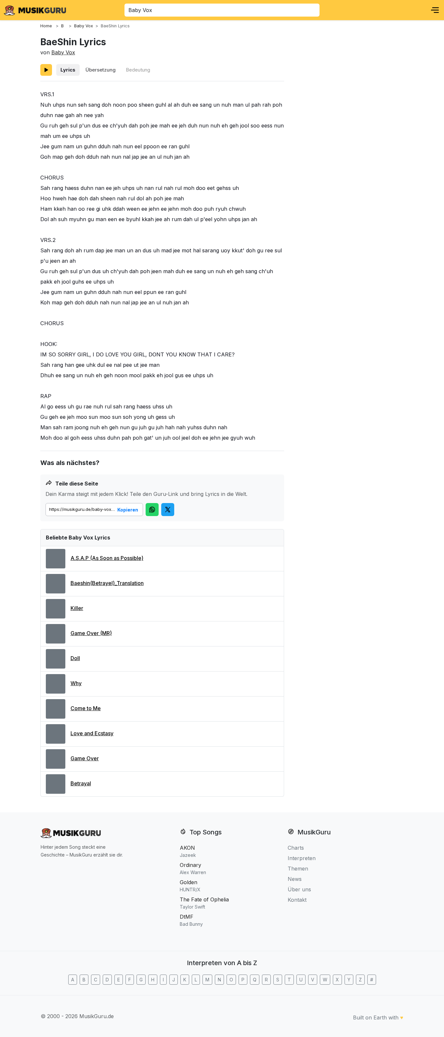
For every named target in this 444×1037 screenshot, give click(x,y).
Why (76, 683)
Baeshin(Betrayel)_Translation (107, 583)
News (295, 879)
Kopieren (127, 509)
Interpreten (302, 858)
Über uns (299, 889)
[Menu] (435, 10)
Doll (75, 658)
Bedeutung (138, 70)
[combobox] (222, 10)
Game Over (85, 758)
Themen (298, 868)
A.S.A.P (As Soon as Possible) (107, 558)
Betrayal (81, 783)
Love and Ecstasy (92, 733)
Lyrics (67, 70)
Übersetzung (100, 70)
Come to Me (86, 708)
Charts (296, 847)
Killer (77, 608)
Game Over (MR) (91, 633)
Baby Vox (63, 52)
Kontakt (297, 900)
